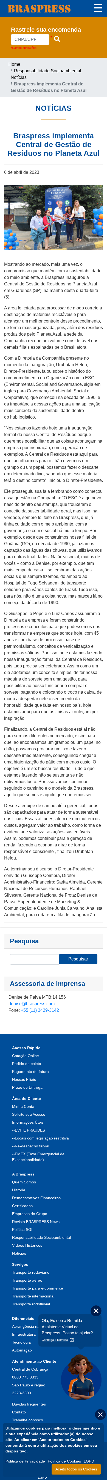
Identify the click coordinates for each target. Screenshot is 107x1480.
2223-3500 (21, 1393)
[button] (8, 526)
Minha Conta (23, 1106)
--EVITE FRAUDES (28, 1130)
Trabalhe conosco (27, 1420)
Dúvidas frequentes (29, 1404)
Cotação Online (25, 1056)
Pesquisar (78, 959)
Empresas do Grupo (29, 1214)
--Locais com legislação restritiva (40, 1138)
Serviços (20, 1264)
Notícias (19, 77)
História (18, 1190)
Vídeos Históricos (27, 1245)
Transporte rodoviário (30, 1272)
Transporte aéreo (27, 1280)
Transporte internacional (33, 1296)
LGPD (42, 1477)
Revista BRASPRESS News (36, 1221)
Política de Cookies (64, 1461)
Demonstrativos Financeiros (36, 1198)
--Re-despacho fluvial (30, 1146)
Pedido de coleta (26, 1063)
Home (14, 64)
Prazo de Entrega (27, 1087)
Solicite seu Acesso (28, 1114)
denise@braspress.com (32, 1003)
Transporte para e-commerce (37, 1288)
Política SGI (22, 1229)
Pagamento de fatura (30, 1071)
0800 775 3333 (25, 1377)
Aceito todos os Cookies (76, 1469)
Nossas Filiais (24, 1079)
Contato (19, 1412)
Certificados (22, 1206)
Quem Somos (24, 1182)
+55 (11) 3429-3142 (40, 1010)
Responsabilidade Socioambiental (47, 70)
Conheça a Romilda (55, 1339)
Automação (22, 1350)
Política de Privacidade (25, 1461)
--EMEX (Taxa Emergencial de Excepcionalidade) (38, 1157)
